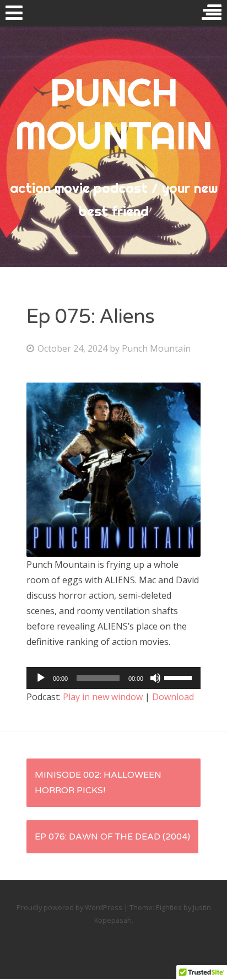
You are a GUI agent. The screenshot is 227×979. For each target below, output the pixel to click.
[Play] (40, 678)
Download (173, 697)
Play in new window (103, 697)
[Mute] (155, 678)
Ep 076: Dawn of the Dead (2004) (112, 836)
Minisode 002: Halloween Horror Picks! (98, 783)
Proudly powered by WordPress (69, 907)
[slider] (179, 677)
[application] (113, 678)
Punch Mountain (156, 348)
